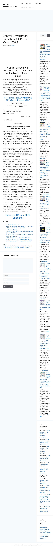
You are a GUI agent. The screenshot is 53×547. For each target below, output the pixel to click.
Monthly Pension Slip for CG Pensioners (44, 471)
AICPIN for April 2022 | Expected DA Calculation (18, 237)
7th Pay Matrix (28, 3)
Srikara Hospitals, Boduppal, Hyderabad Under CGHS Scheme (17, 245)
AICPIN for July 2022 (11, 229)
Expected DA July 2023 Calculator (17, 216)
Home (21, 3)
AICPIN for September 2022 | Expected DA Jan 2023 (19, 226)
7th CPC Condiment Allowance (45, 464)
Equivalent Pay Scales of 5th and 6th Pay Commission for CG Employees (45, 489)
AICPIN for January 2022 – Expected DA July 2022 (19, 241)
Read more (42, 85)
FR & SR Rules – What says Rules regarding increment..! (45, 434)
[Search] (48, 35)
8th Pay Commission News (10, 5)
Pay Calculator (23, 7)
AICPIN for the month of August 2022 (15, 227)
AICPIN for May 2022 (11, 236)
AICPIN (5, 244)
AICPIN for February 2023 (12, 224)
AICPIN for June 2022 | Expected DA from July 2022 (19, 234)
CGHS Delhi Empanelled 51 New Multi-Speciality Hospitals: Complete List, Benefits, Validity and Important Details (45, 342)
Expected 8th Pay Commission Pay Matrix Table (44, 536)
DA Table (31, 7)
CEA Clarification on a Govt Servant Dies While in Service (16, 247)
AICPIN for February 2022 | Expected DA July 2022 (19, 239)
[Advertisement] (26, 19)
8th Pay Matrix (38, 3)
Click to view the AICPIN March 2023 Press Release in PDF (18, 99)
